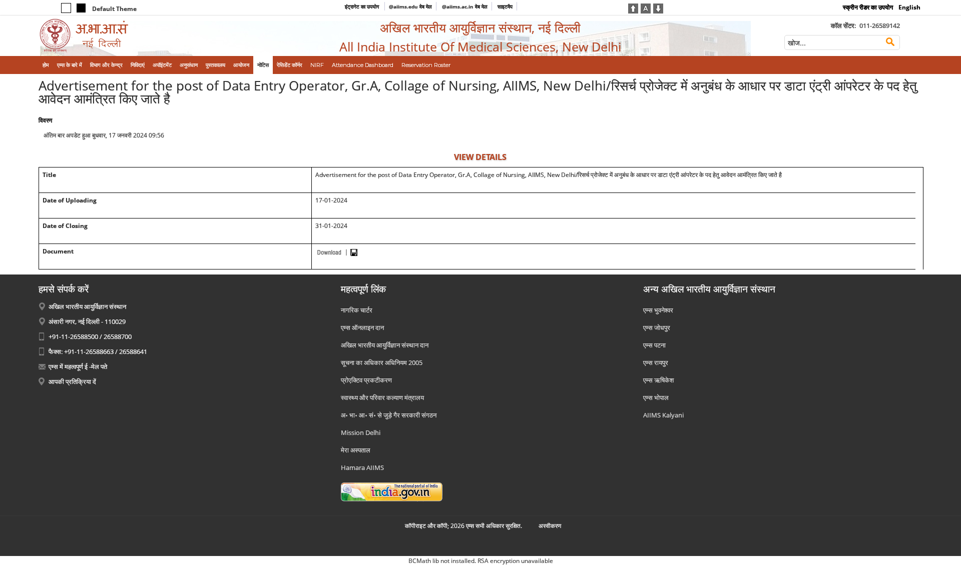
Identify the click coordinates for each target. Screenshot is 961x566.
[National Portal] (391, 491)
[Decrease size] (658, 7)
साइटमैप (505, 6)
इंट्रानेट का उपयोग (362, 6)
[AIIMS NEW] (141, 36)
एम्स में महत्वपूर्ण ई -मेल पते (78, 366)
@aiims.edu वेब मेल (410, 6)
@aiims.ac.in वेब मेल (465, 6)
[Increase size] (633, 7)
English (909, 7)
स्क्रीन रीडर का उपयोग (868, 7)
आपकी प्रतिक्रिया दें (72, 381)
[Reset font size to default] (646, 7)
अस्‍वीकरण (550, 526)
